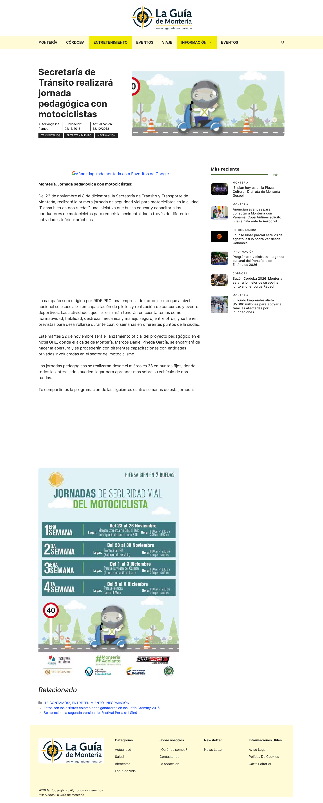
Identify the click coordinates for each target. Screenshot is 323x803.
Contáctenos (169, 756)
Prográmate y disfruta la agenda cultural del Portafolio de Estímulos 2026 (258, 261)
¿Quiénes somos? (173, 749)
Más (275, 174)
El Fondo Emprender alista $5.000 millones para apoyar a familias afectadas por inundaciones (257, 306)
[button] (283, 42)
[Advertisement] (120, 261)
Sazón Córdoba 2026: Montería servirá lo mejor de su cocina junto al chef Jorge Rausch (257, 282)
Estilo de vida (125, 771)
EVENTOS (144, 42)
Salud (119, 756)
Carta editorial (260, 764)
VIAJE (167, 42)
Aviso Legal (257, 749)
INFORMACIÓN (194, 42)
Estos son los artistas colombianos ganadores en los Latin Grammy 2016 (102, 708)
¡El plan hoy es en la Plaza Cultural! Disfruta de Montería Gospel (256, 191)
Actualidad (123, 749)
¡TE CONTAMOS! (51, 135)
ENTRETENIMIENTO (110, 42)
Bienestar (122, 764)
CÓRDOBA (75, 42)
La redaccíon (169, 764)
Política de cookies (264, 756)
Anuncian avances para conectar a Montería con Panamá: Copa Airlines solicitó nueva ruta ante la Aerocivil (257, 215)
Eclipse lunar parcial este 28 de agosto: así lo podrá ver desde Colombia (258, 239)
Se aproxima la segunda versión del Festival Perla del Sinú (90, 713)
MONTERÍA (47, 42)
